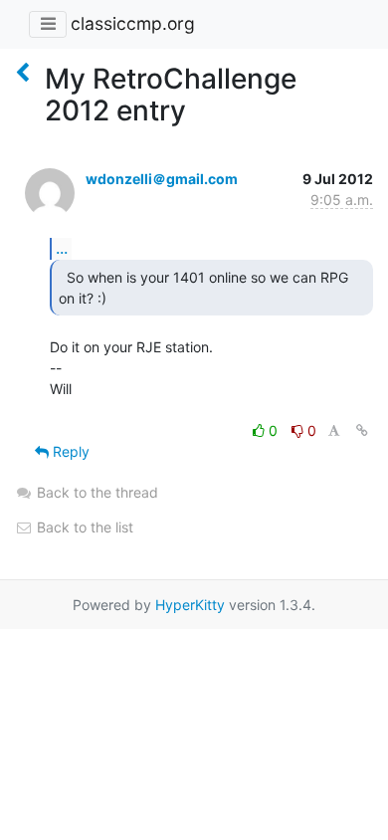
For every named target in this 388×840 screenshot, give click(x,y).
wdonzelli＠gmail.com (162, 178)
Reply (69, 451)
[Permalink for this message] (362, 430)
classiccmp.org (133, 23)
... (62, 248)
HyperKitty (190, 604)
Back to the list (83, 527)
